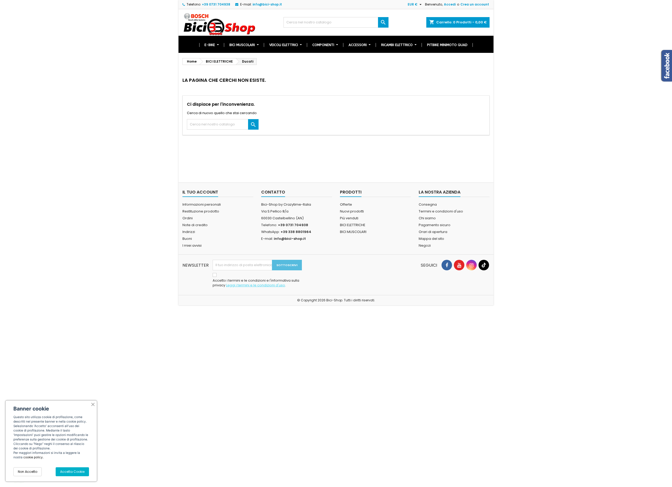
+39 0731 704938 (216, 4)
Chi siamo (427, 218)
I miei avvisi (192, 245)
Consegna (428, 204)
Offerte (346, 204)
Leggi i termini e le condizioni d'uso (255, 285)
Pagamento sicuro (434, 224)
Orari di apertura (433, 231)
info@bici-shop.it (267, 4)
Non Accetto (27, 471)
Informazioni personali (201, 204)
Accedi (450, 4)
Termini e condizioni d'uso (441, 211)
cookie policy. (33, 457)
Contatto (273, 192)
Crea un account (474, 4)
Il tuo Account (200, 192)
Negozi (425, 245)
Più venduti (349, 218)
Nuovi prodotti (352, 211)
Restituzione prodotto (200, 211)
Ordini (187, 218)
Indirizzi (188, 231)
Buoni (187, 238)
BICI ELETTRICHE (352, 224)
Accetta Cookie (72, 471)
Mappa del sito (431, 238)
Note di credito (195, 224)
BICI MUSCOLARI (353, 231)
